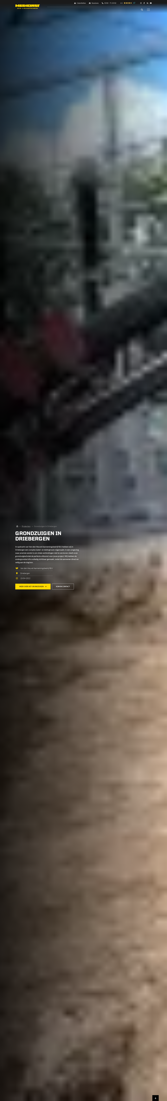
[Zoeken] (142, 9)
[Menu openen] (148, 9)
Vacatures (95, 3)
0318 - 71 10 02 (110, 3)
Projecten (26, 526)
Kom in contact (63, 586)
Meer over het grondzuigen (31, 586)
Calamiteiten (81, 3)
